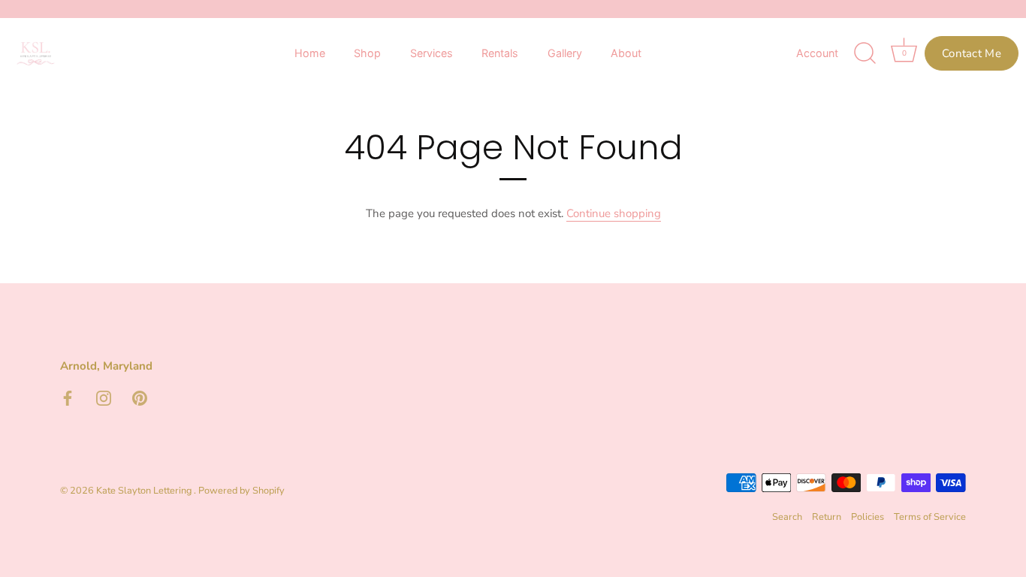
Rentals (499, 53)
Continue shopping (613, 213)
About (626, 53)
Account (817, 53)
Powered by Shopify (241, 490)
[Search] (865, 53)
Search (787, 517)
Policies (867, 517)
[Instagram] (103, 397)
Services (431, 53)
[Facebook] (67, 397)
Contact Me (971, 53)
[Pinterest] (139, 397)
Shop (367, 53)
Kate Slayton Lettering (145, 490)
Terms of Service (930, 517)
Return (826, 517)
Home (309, 53)
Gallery (565, 53)
